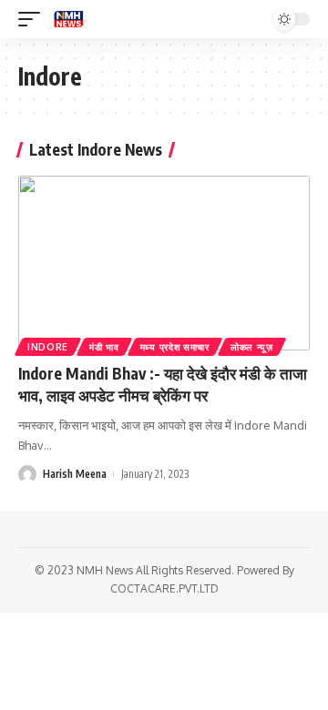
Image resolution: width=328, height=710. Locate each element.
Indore (47, 346)
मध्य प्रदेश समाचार (175, 346)
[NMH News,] (68, 19)
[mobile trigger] (33, 19)
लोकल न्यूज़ (252, 346)
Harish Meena (75, 474)
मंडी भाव (104, 346)
